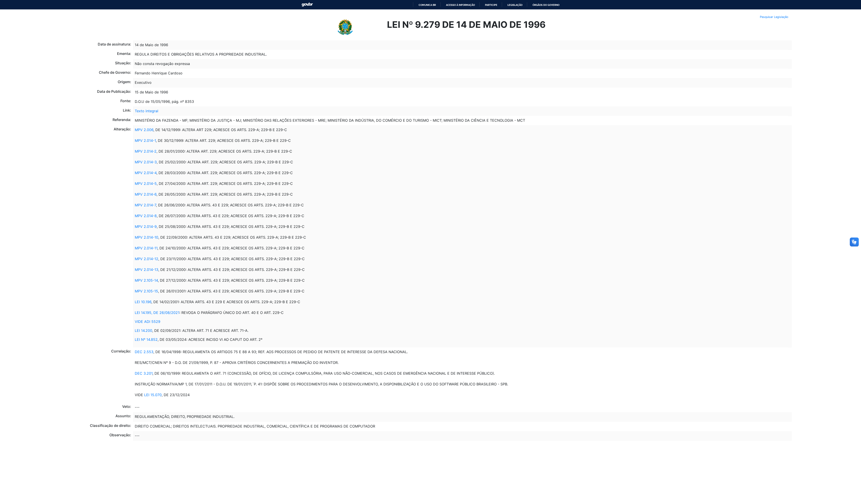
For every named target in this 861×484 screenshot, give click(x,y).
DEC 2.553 (144, 352)
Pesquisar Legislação (774, 17)
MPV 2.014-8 (146, 216)
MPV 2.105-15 (146, 291)
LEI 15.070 (153, 395)
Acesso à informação (460, 4)
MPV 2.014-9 (146, 226)
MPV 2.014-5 (146, 183)
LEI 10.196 (143, 302)
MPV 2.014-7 (145, 205)
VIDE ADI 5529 (147, 321)
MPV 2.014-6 (146, 194)
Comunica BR (427, 4)
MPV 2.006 (144, 129)
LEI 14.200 (143, 330)
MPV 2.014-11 (146, 248)
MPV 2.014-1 (145, 140)
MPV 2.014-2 (146, 151)
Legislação (514, 4)
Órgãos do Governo (546, 4)
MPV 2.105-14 (146, 280)
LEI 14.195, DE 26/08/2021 (157, 312)
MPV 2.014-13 (146, 269)
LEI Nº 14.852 (146, 339)
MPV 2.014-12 (146, 259)
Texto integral (146, 111)
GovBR (307, 4)
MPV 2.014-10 (146, 237)
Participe (491, 4)
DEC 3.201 (143, 373)
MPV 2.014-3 (146, 162)
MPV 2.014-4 (146, 173)
